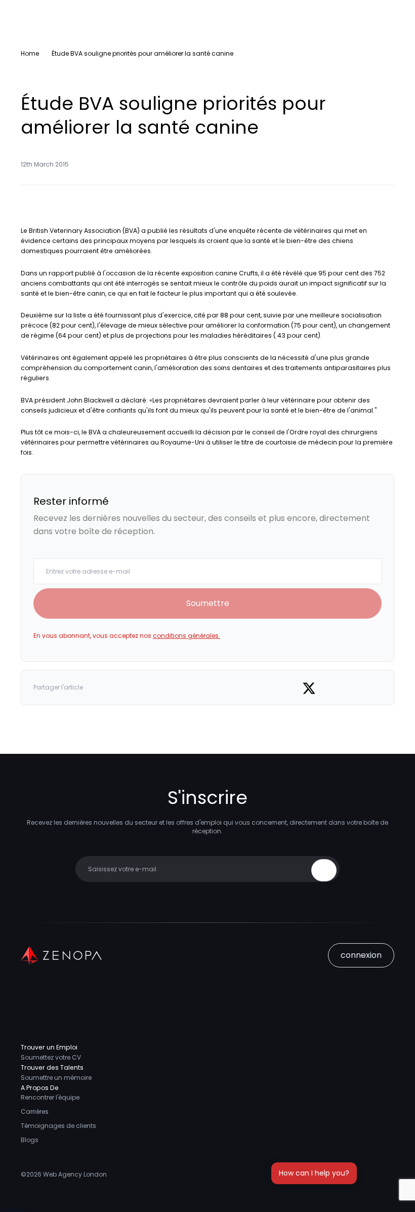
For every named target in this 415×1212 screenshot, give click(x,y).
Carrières (35, 1111)
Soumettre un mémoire (56, 1077)
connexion (361, 955)
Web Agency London (75, 1174)
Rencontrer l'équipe (50, 1097)
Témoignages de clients (58, 1125)
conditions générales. (186, 635)
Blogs (29, 1140)
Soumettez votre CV (51, 1057)
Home (30, 53)
